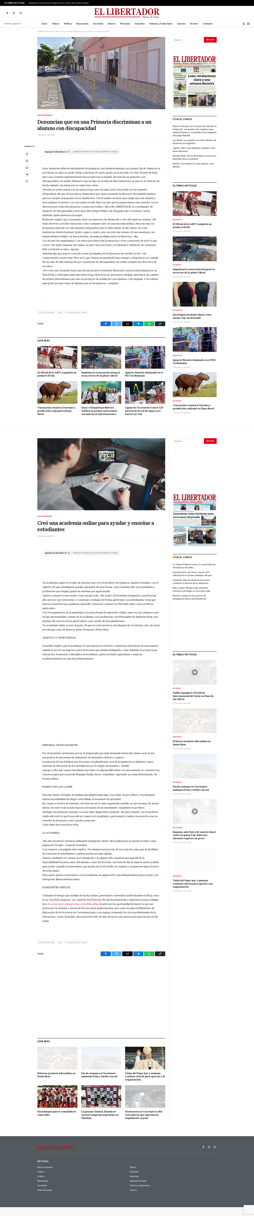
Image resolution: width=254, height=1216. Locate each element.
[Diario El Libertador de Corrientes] (127, 13)
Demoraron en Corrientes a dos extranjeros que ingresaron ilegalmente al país (143, 1115)
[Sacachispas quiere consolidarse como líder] (57, 1096)
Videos (55, 23)
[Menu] (248, 23)
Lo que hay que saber (76, 312)
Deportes (140, 23)
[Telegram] (27, 174)
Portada (40, 31)
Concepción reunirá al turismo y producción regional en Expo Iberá (56, 411)
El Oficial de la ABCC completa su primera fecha (56, 374)
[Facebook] (27, 154)
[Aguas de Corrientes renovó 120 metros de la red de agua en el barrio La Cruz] (145, 392)
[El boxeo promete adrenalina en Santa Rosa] (57, 1058)
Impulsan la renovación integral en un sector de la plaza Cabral (58, 3)
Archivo (194, 23)
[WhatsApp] (27, 181)
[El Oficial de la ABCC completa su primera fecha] (57, 357)
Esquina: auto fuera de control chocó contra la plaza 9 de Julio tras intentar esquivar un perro (194, 835)
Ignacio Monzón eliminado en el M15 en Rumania (144, 374)
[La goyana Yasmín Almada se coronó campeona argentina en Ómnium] (101, 1096)
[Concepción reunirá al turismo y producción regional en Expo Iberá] (57, 392)
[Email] (27, 167)
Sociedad (98, 23)
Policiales (125, 23)
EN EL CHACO (183, 119)
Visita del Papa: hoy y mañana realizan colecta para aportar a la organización (145, 1076)
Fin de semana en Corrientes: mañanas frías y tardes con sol (99, 1075)
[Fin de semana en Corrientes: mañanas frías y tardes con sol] (101, 1058)
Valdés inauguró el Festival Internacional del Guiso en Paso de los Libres (193, 696)
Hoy (60, 312)
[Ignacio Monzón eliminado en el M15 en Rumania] (145, 357)
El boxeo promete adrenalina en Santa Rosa (56, 1075)
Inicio (44, 23)
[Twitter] (27, 161)
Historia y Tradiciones (160, 23)
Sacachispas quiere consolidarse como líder (56, 1113)
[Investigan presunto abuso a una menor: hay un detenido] (195, 294)
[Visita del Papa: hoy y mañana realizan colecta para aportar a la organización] (145, 1058)
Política (68, 23)
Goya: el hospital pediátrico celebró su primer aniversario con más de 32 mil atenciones (99, 411)
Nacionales (82, 23)
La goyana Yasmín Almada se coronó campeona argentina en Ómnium (99, 1115)
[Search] (244, 23)
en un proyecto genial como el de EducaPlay (73, 904)
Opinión (181, 23)
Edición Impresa (44, 115)
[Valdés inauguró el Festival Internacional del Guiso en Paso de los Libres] (195, 672)
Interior (111, 23)
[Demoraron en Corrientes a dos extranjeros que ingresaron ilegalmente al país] (145, 1096)
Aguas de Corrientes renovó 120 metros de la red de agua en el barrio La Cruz (144, 411)
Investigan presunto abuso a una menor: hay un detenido (192, 316)
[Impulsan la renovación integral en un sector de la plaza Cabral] (101, 357)
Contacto (208, 23)
